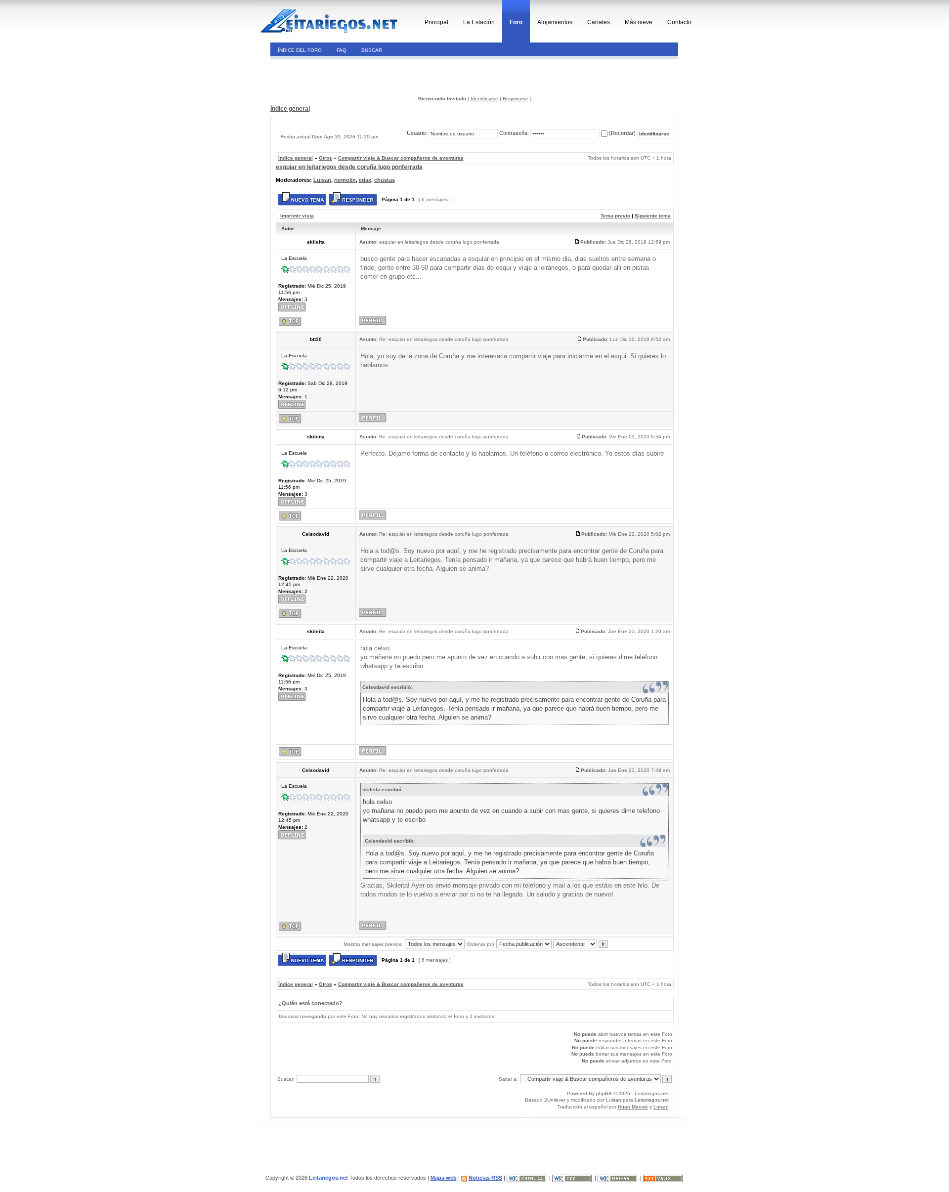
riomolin (345, 180)
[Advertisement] (337, 76)
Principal (436, 22)
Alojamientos (554, 22)
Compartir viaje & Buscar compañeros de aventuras (401, 158)
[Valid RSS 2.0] (663, 1178)
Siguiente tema (653, 215)
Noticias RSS (485, 1178)
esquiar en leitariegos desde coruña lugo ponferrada (349, 167)
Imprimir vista (297, 215)
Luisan (322, 180)
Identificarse (484, 98)
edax (365, 180)
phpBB (604, 1093)
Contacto (679, 22)
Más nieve (638, 22)
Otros (325, 158)
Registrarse (515, 98)
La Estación (479, 22)
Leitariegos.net (652, 1100)
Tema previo (615, 215)
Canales (598, 22)
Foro (516, 22)
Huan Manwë (633, 1106)
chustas (384, 180)
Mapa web (444, 1178)
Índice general (290, 108)
